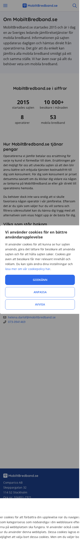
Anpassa (40, 292)
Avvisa (40, 304)
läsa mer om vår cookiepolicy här (27, 269)
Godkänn (40, 280)
